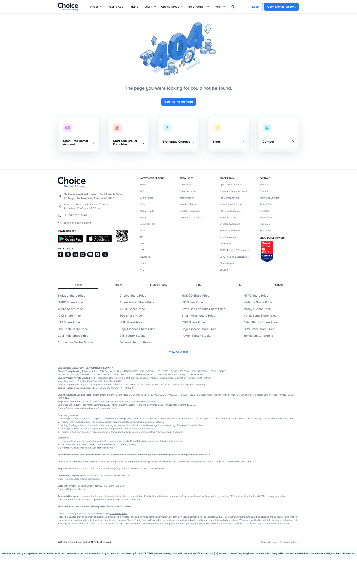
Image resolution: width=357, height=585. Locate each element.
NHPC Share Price (70, 302)
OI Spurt (224, 269)
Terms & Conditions (289, 542)
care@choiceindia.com (77, 222)
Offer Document (188, 191)
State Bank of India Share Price (203, 309)
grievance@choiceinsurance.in (103, 408)
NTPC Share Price (256, 296)
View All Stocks (178, 351)
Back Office (266, 217)
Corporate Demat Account (233, 191)
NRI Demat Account (230, 197)
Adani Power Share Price (137, 302)
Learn (148, 7)
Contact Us (265, 191)
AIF (141, 237)
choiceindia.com (118, 513)
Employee (265, 223)
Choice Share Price (133, 296)
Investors (264, 210)
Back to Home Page (178, 102)
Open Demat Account (231, 184)
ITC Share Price (192, 302)
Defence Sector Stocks (136, 342)
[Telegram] (97, 254)
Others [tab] (279, 285)
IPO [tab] (239, 285)
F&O (142, 191)
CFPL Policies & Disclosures (234, 256)
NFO (142, 269)
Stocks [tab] (78, 285)
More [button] (217, 7)
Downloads (186, 184)
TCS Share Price (131, 316)
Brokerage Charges (269, 197)
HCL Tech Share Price (73, 329)
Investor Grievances (190, 210)
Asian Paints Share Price (261, 322)
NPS (142, 250)
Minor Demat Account (231, 204)
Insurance (145, 256)
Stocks (143, 184)
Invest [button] (94, 7)
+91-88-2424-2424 (75, 215)
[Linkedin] (75, 254)
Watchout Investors (230, 230)
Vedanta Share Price (258, 302)
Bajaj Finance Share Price (137, 329)
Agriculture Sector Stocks (76, 342)
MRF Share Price (193, 322)
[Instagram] (83, 254)
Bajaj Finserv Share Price (199, 329)
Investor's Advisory (229, 237)
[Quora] (105, 254)
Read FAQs (265, 230)
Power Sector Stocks (196, 336)
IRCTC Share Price (132, 309)
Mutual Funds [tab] (158, 285)
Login (256, 7)
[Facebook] (60, 254)
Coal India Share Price (73, 336)
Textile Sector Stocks (258, 336)
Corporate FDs (147, 223)
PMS (142, 243)
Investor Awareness (230, 223)
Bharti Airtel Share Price (198, 316)
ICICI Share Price (69, 316)
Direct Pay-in (227, 263)
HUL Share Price (131, 322)
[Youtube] (90, 254)
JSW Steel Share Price (259, 329)
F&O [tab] (198, 285)
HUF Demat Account (230, 210)
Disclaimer (225, 243)
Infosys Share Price (257, 309)
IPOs (142, 204)
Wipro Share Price (70, 309)
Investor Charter (188, 204)
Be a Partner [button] (196, 7)
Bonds (143, 217)
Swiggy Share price (71, 296)
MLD (142, 230)
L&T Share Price (69, 322)
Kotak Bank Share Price (260, 316)
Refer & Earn (266, 204)
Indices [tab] (118, 285)
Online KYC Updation (190, 217)
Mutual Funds (147, 210)
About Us (264, 184)
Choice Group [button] (170, 7)
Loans (143, 263)
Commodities (146, 197)
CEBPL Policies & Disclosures (235, 250)
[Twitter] (68, 254)
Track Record (187, 197)
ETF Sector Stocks (132, 336)
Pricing (133, 7)
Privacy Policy (268, 542)
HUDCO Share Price (195, 296)
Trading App (115, 7)
